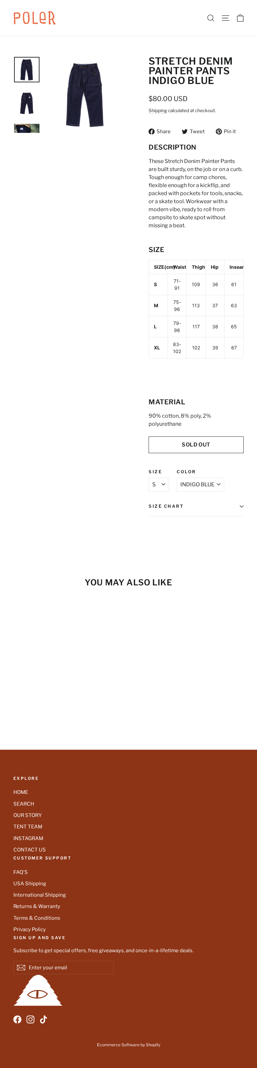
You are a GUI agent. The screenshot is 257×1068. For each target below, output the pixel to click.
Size (155, 472)
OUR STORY (27, 815)
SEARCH (23, 804)
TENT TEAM (27, 827)
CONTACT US (29, 850)
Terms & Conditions (36, 918)
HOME (20, 792)
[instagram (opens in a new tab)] (30, 1019)
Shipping (158, 110)
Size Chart (166, 506)
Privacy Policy (29, 929)
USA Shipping (29, 884)
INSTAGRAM (28, 838)
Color (186, 472)
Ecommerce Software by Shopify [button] (128, 1044)
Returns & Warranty (36, 906)
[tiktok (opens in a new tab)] (43, 1019)
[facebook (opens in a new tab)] (17, 1019)
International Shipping (39, 895)
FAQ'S (20, 872)
